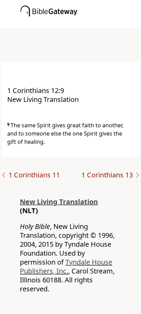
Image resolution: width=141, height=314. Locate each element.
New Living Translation (59, 201)
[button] (81, 23)
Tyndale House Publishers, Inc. (66, 266)
